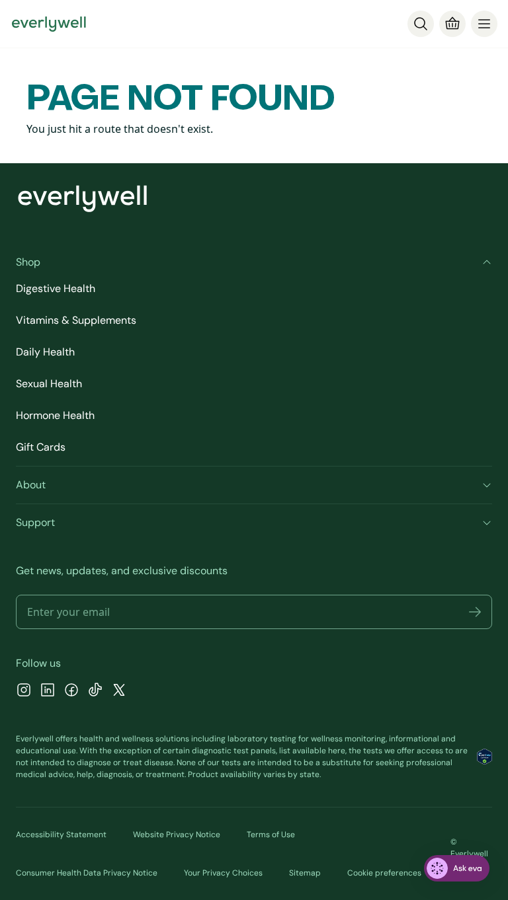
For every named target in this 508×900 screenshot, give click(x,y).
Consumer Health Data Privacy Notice (86, 873)
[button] (475, 612)
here (336, 750)
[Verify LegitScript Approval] (484, 757)
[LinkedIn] (48, 691)
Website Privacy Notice (176, 834)
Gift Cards (40, 447)
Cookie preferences (384, 873)
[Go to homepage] (49, 24)
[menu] (484, 24)
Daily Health (45, 352)
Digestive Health (55, 288)
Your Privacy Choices (223, 873)
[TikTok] (95, 691)
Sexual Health (49, 384)
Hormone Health (55, 415)
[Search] (420, 24)
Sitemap (305, 873)
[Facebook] (71, 691)
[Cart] (452, 24)
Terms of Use (271, 834)
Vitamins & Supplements (76, 320)
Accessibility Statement (61, 834)
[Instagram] (24, 691)
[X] (119, 691)
